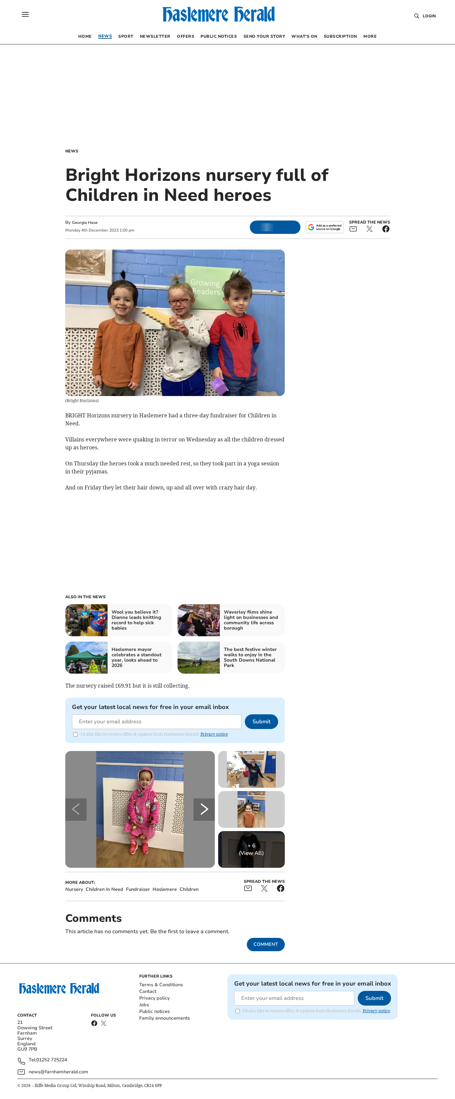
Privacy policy (154, 998)
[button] (25, 14)
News (71, 151)
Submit (261, 721)
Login (429, 16)
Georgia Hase (85, 222)
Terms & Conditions (161, 985)
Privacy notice (214, 734)
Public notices (154, 1011)
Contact (147, 991)
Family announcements (164, 1018)
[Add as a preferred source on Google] (325, 227)
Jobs (144, 1005)
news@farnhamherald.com (58, 1072)
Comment (265, 944)
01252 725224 (51, 1060)
